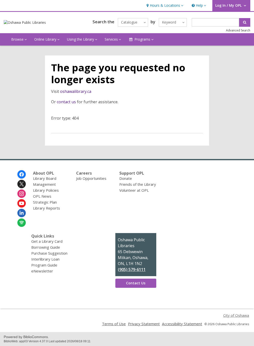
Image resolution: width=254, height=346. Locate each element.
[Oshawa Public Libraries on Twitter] (21, 184)
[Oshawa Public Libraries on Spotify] (21, 222)
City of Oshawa (236, 315)
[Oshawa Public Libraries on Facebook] (21, 174)
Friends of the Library (137, 184)
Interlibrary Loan (45, 259)
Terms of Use (114, 323)
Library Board (44, 178)
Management (44, 184)
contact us (66, 102)
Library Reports (46, 208)
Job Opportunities (91, 178)
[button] (164, 5)
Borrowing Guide (45, 247)
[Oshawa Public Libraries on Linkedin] (21, 213)
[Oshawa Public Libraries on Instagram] (21, 193)
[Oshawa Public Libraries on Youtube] (21, 203)
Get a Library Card (47, 241)
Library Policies (46, 190)
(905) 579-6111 (132, 269)
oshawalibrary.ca (75, 91)
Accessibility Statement (182, 323)
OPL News (42, 196)
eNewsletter (42, 270)
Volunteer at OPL (134, 190)
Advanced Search (238, 30)
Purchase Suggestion (49, 253)
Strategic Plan (45, 202)
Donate (125, 178)
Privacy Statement (144, 323)
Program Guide (44, 265)
